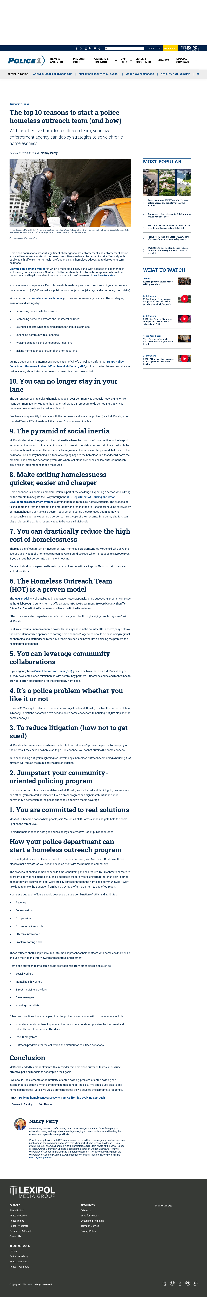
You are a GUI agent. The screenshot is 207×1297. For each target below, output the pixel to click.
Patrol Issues (45, 1104)
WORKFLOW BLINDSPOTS (140, 74)
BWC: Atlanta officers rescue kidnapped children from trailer (158, 362)
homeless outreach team (46, 298)
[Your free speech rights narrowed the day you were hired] (184, 338)
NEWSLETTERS (155, 48)
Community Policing (19, 104)
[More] (68, 60)
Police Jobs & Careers (154, 336)
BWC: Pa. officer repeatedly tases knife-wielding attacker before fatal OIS (168, 226)
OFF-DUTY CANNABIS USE (175, 74)
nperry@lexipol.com (40, 1157)
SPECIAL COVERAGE (183, 60)
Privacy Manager (164, 1205)
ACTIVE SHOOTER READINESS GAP (52, 74)
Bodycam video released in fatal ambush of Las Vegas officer (169, 215)
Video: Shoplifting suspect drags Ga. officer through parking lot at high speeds (157, 302)
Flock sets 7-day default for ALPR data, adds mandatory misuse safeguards (168, 238)
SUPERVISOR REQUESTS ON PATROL (99, 74)
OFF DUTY (124, 60)
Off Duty (146, 278)
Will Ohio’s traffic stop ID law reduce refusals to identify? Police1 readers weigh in (167, 250)
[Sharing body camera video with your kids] (184, 281)
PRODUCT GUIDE (79, 60)
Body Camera (149, 296)
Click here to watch (103, 275)
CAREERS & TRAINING (101, 60)
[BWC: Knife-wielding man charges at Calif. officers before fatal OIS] (184, 319)
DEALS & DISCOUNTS (143, 60)
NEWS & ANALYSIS (56, 60)
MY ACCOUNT (170, 48)
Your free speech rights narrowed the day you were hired (158, 342)
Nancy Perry (49, 153)
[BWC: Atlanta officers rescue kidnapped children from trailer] (184, 358)
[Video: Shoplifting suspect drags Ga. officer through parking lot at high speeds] (184, 299)
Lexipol (30, 1284)
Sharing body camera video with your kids (158, 283)
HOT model (22, 598)
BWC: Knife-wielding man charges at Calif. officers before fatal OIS (157, 322)
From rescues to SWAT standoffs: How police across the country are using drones (168, 203)
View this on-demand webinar (28, 268)
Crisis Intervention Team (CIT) (53, 671)
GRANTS (163, 60)
